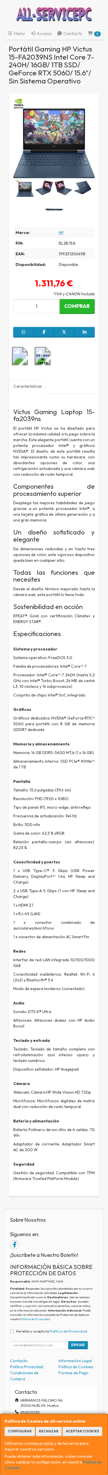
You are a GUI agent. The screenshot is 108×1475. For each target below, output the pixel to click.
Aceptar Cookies (82, 1431)
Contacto (72, 33)
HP (61, 232)
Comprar (77, 306)
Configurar (20, 1431)
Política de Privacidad (35, 1319)
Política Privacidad (26, 1366)
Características (28, 386)
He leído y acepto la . (52, 1331)
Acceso (44, 33)
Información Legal (75, 1360)
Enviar (78, 1345)
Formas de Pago (73, 1372)
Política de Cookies (75, 1366)
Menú (19, 33)
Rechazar (48, 1431)
